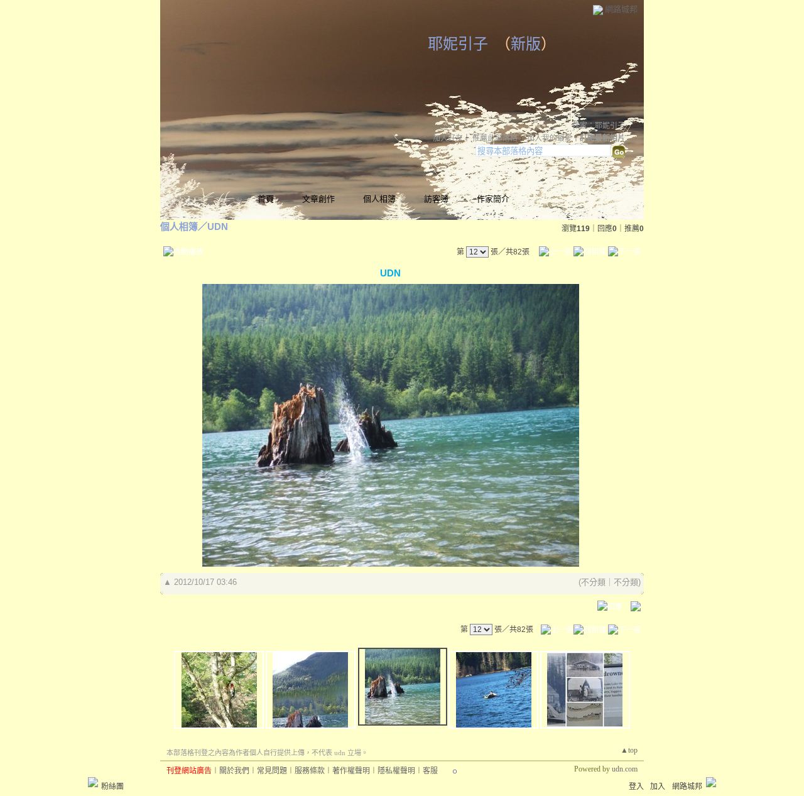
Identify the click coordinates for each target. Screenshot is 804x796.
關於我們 (234, 770)
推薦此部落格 (495, 138)
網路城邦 (621, 9)
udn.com (625, 769)
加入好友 (448, 138)
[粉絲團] (93, 782)
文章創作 (318, 199)
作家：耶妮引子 (598, 125)
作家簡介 (493, 199)
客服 (430, 770)
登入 (636, 786)
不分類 (593, 582)
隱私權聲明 (396, 770)
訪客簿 (436, 199)
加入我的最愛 (549, 138)
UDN (217, 226)
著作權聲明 (351, 770)
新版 (526, 44)
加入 (657, 786)
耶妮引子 (458, 44)
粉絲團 (112, 786)
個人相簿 (379, 199)
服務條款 (310, 770)
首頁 (266, 199)
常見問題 (272, 770)
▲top (629, 750)
